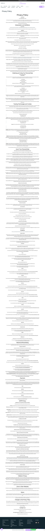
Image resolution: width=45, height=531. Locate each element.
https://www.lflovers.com (28, 45)
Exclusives (12, 521)
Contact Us (3, 522)
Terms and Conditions (30, 521)
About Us (3, 521)
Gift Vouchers (12, 524)
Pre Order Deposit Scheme (5, 525)
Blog (11, 526)
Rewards (20, 524)
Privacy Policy (29, 522)
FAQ (3, 523)
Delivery (3, 524)
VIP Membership (21, 525)
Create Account (21, 522)
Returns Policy (29, 523)
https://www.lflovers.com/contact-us (27, 512)
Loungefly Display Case (14, 525)
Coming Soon (12, 522)
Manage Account (21, 523)
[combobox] (32, 7)
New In (11, 523)
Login (19, 521)
